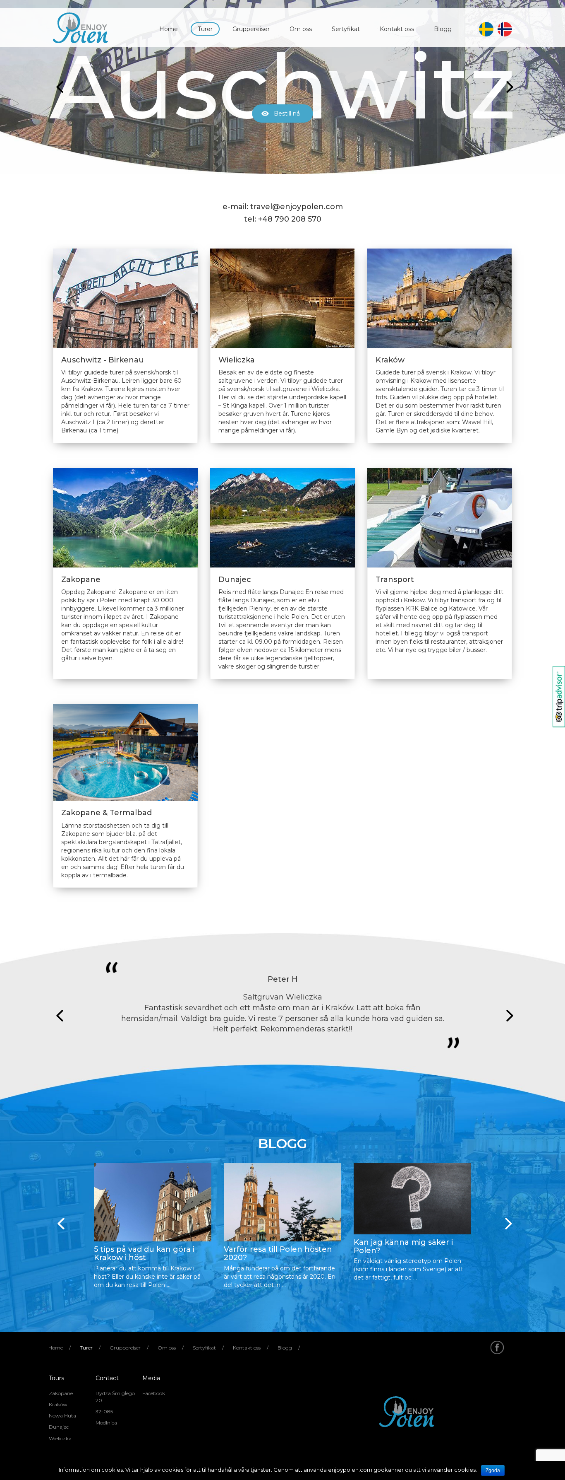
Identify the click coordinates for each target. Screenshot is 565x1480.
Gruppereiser (251, 29)
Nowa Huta (62, 1415)
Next (507, 87)
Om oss (301, 29)
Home (168, 29)
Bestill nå (287, 113)
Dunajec (59, 1427)
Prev (57, 87)
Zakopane (61, 1393)
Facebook (153, 1393)
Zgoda (493, 1470)
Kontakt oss (397, 29)
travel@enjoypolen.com (296, 206)
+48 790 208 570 (289, 219)
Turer (205, 29)
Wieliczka (60, 1438)
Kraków (58, 1404)
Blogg (443, 29)
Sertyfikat (346, 29)
